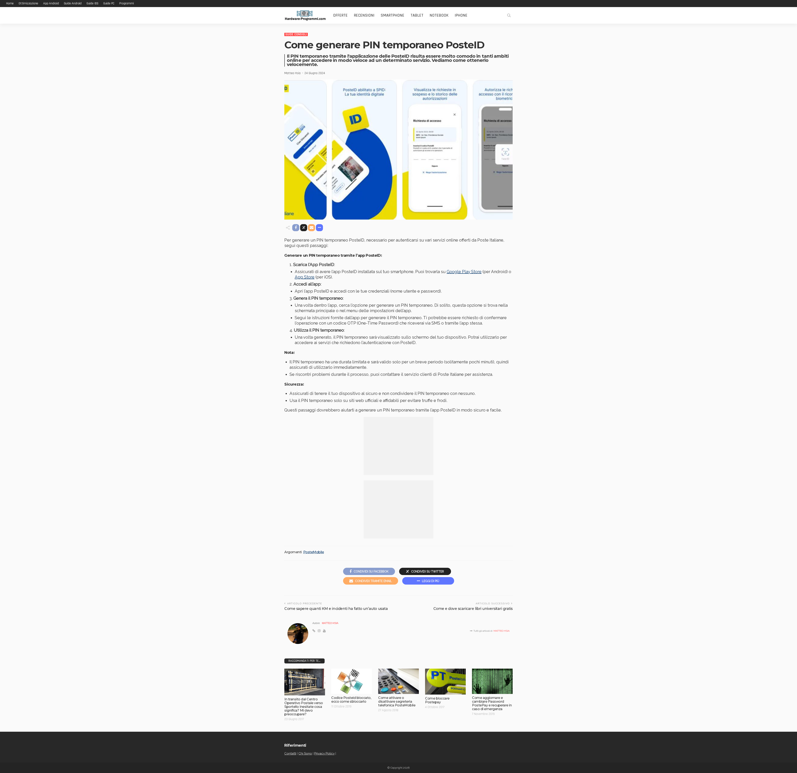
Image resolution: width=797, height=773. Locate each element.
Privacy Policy (324, 753)
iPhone (461, 15)
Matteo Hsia (292, 73)
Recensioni (364, 15)
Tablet (417, 15)
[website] (313, 630)
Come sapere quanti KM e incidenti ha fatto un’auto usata (336, 608)
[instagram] (319, 630)
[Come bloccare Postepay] (445, 682)
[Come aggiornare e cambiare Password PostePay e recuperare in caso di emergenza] (492, 681)
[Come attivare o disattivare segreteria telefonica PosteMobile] (398, 681)
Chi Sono (305, 753)
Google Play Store (464, 271)
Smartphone (392, 15)
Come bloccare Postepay (437, 700)
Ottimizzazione (28, 3)
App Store (304, 277)
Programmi (126, 3)
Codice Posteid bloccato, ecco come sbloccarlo (351, 699)
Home (10, 3)
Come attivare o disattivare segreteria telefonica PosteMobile (396, 701)
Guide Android (73, 3)
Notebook (439, 15)
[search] (509, 15)
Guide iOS (92, 3)
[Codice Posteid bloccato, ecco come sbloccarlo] (351, 681)
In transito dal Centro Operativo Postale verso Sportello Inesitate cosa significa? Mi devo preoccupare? (303, 706)
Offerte (340, 15)
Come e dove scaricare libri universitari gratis (473, 608)
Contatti (290, 753)
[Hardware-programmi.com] (305, 15)
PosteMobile (313, 552)
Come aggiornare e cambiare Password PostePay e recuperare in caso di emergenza (492, 703)
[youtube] (324, 630)
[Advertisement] (398, 446)
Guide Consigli (296, 34)
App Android (51, 3)
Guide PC (108, 3)
